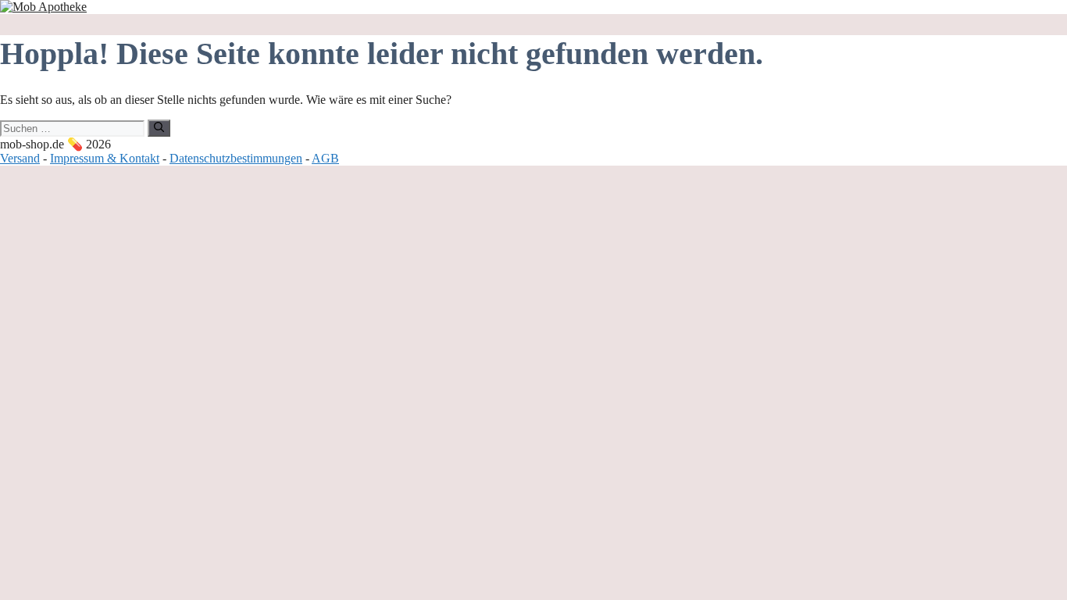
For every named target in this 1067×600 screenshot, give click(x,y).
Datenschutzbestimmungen (236, 158)
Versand (20, 158)
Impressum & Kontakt (104, 158)
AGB (325, 158)
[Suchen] (159, 128)
